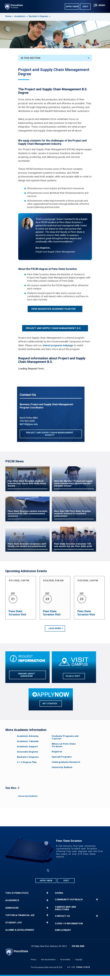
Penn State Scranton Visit (17, 613)
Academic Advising (27, 736)
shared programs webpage (58, 345)
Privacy (33, 959)
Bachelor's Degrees (38, 16)
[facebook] (41, 870)
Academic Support (27, 746)
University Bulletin (62, 767)
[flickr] (54, 870)
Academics (19, 16)
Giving (59, 893)
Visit (85, 6)
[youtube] (61, 870)
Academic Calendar (28, 741)
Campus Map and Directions (65, 908)
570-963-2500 (78, 946)
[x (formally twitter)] (48, 870)
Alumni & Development (19, 930)
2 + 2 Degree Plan (27, 762)
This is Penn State (17, 893)
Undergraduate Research (66, 762)
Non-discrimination (48, 959)
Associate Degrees (27, 751)
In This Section (30, 58)
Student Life (13, 922)
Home (8, 16)
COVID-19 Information (69, 923)
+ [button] (47, 893)
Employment (63, 930)
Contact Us (62, 916)
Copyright (78, 959)
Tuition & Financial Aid (20, 915)
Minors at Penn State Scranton (64, 745)
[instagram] (68, 870)
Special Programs (62, 757)
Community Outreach (69, 899)
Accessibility (65, 959)
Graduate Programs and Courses (65, 737)
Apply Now (72, 6)
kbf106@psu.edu (29, 424)
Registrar (57, 751)
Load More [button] (54, 628)
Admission (12, 908)
